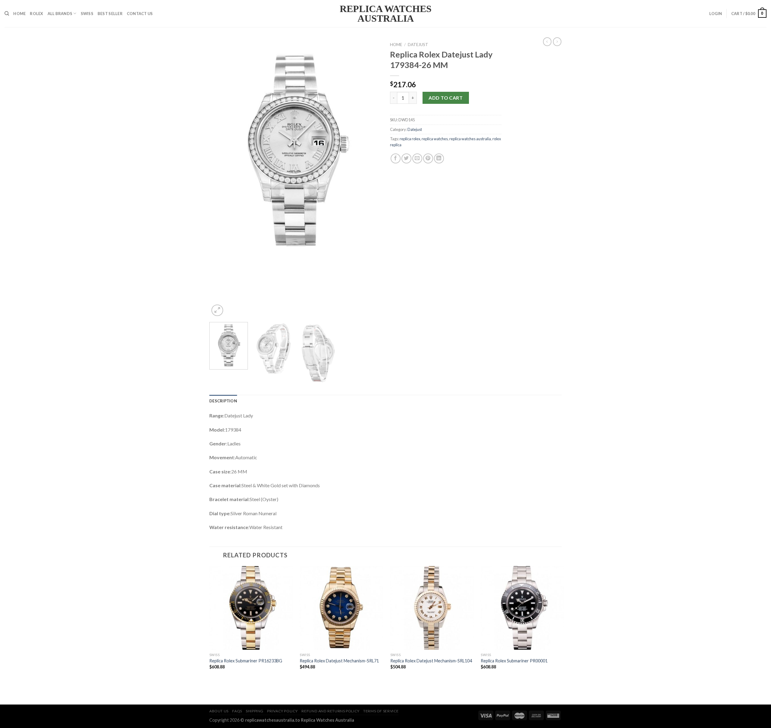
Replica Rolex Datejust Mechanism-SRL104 (431, 660)
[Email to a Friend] (417, 158)
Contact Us (140, 13)
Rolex (36, 13)
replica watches (435, 138)
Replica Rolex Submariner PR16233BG (245, 660)
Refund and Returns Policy (330, 711)
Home (19, 13)
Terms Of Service (381, 711)
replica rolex (410, 138)
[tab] (223, 401)
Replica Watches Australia (386, 13)
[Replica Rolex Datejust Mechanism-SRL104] (432, 608)
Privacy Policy (282, 711)
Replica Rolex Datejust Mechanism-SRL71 (339, 660)
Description (223, 400)
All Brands (60, 13)
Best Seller (110, 13)
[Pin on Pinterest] (428, 158)
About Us (219, 711)
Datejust (418, 44)
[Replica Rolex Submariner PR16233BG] (251, 608)
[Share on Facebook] (396, 158)
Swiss (87, 13)
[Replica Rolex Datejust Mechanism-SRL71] (341, 608)
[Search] (7, 13)
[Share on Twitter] (406, 158)
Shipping (255, 711)
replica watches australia (470, 138)
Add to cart (446, 98)
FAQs (237, 711)
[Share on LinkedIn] (439, 158)
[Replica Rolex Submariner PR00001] (522, 608)
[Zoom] (217, 310)
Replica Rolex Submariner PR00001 (514, 660)
